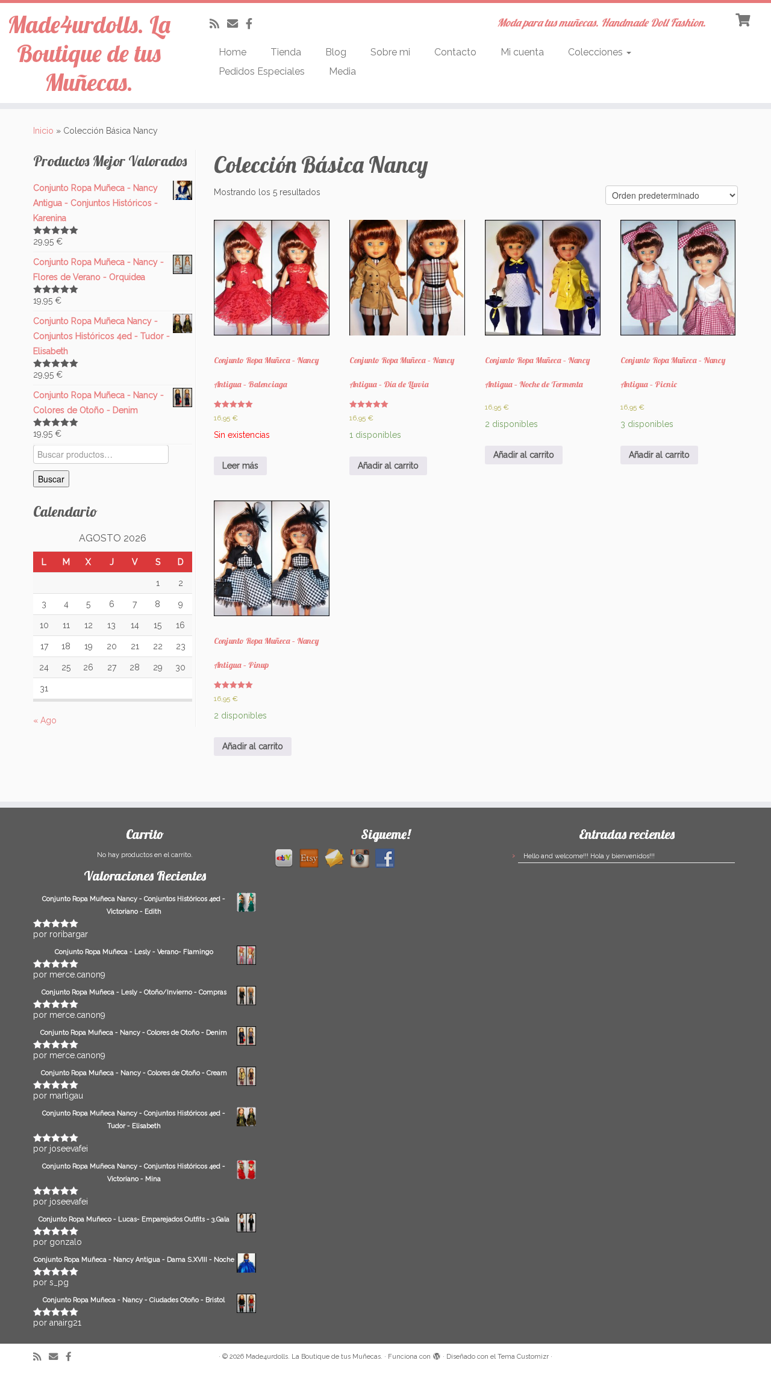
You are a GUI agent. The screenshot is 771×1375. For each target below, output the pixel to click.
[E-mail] (236, 23)
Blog (335, 52)
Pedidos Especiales (262, 71)
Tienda (285, 52)
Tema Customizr (523, 1357)
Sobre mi (390, 52)
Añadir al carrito (388, 465)
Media (342, 71)
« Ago (45, 720)
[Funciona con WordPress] (436, 1354)
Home (232, 52)
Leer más (240, 465)
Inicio (43, 131)
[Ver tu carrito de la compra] (744, 19)
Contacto (455, 52)
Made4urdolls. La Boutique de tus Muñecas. (88, 53)
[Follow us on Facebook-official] (253, 23)
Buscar (51, 479)
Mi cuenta (522, 52)
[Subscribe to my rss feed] (218, 23)
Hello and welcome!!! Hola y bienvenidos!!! (589, 856)
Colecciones (596, 52)
